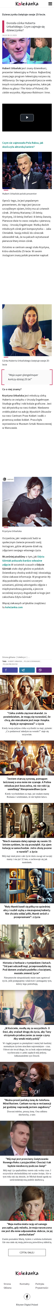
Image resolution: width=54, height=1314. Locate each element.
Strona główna (7, 1285)
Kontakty (24, 1283)
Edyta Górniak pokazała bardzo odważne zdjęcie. (23, 560)
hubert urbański (15, 661)
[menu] (50, 3)
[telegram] (27, 670)
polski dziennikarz (32, 661)
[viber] (44, 670)
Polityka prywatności (41, 1285)
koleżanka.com (14, 607)
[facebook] (10, 670)
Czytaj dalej (27, 1252)
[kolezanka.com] (27, 3)
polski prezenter (10, 664)
